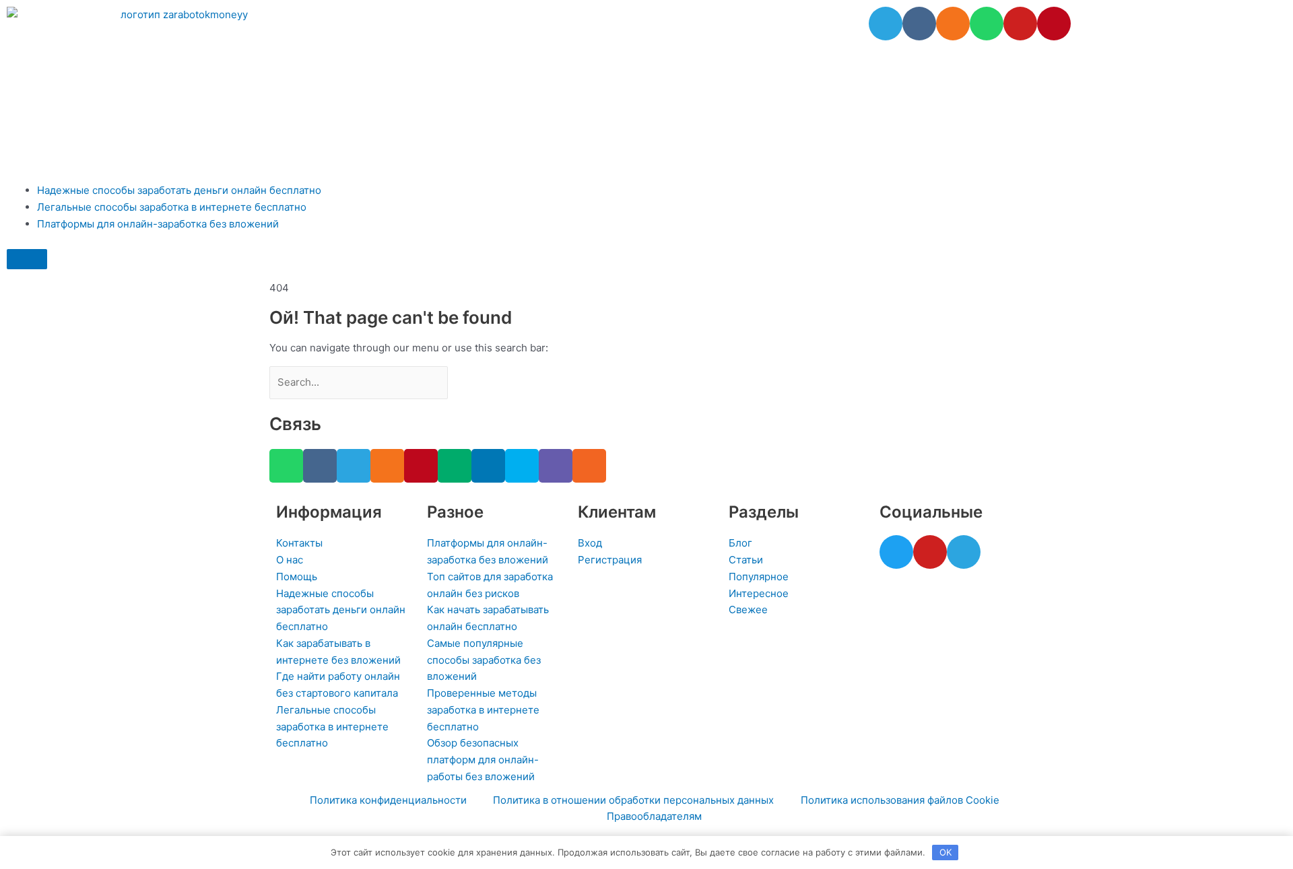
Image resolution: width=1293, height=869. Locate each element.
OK (945, 852)
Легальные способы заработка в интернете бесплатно (171, 207)
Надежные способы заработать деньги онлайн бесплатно (179, 190)
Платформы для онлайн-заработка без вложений (158, 223)
